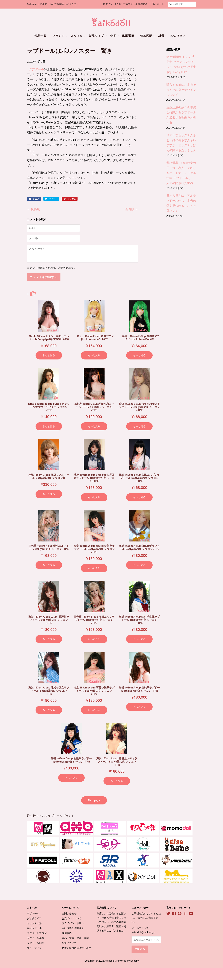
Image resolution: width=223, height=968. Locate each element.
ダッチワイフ (34, 918)
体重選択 (128, 36)
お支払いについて (71, 918)
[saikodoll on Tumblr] (185, 914)
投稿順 (35, 209)
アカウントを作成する (135, 4)
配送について (69, 943)
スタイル (77, 36)
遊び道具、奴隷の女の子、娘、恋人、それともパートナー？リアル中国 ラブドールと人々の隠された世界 (181, 173)
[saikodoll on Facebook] (174, 914)
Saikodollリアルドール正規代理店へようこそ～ (53, 4)
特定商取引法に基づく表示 (76, 947)
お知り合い (178, 36)
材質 (161, 36)
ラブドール (36, 69)
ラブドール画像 (35, 938)
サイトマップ (34, 947)
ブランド (59, 36)
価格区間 (146, 36)
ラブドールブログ (37, 933)
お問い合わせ (69, 913)
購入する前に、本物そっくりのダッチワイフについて (181, 89)
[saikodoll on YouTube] (191, 914)
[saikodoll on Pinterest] (180, 914)
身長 (113, 36)
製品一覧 (40, 36)
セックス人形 (34, 923)
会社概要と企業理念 (73, 928)
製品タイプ (97, 36)
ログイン (108, 4)
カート (160, 4)
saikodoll (110, 960)
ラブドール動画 (35, 943)
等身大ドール (34, 928)
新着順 (129, 209)
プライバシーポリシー (74, 923)
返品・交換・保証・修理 (75, 938)
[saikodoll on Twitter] (168, 914)
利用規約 (67, 933)
